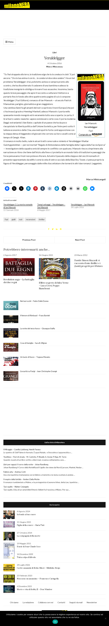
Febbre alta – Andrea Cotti (14, 472)
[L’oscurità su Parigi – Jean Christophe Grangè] (10, 376)
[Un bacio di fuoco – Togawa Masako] (10, 361)
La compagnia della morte (28, 536)
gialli (13, 219)
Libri (55, 52)
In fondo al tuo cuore (26, 514)
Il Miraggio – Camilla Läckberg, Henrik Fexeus (22, 449)
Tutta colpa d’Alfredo (26, 557)
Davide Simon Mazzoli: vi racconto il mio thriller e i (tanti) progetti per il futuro (88, 263)
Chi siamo (14, 602)
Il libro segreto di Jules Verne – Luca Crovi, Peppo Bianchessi (54, 285)
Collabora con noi (45, 602)
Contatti (61, 602)
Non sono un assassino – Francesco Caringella (38, 578)
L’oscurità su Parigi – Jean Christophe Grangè (38, 371)
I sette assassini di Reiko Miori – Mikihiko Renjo (38, 568)
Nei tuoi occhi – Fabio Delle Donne (34, 301)
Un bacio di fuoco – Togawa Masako (35, 357)
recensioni (30, 219)
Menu (10, 41)
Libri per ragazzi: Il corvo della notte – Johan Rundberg (25, 464)
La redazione (28, 602)
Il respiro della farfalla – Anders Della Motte (21, 479)
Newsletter (92, 602)
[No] (105, 618)
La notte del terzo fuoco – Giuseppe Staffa (37, 328)
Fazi (6, 219)
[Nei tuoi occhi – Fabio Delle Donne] (10, 305)
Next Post (80, 240)
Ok (55, 622)
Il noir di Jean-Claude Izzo (29, 546)
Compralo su (85, 134)
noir (20, 219)
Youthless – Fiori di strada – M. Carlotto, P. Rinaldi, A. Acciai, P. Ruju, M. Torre (34, 457)
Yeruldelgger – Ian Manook (83, 204)
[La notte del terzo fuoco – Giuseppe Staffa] (10, 333)
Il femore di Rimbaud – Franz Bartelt (35, 315)
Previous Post (29, 240)
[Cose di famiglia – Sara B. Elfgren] (10, 347)
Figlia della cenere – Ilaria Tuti (30, 525)
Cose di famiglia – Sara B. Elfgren (33, 343)
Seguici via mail (75, 602)
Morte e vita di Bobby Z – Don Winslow (34, 589)
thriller (42, 219)
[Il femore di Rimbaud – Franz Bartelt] (10, 319)
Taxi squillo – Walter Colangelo (16, 487)
